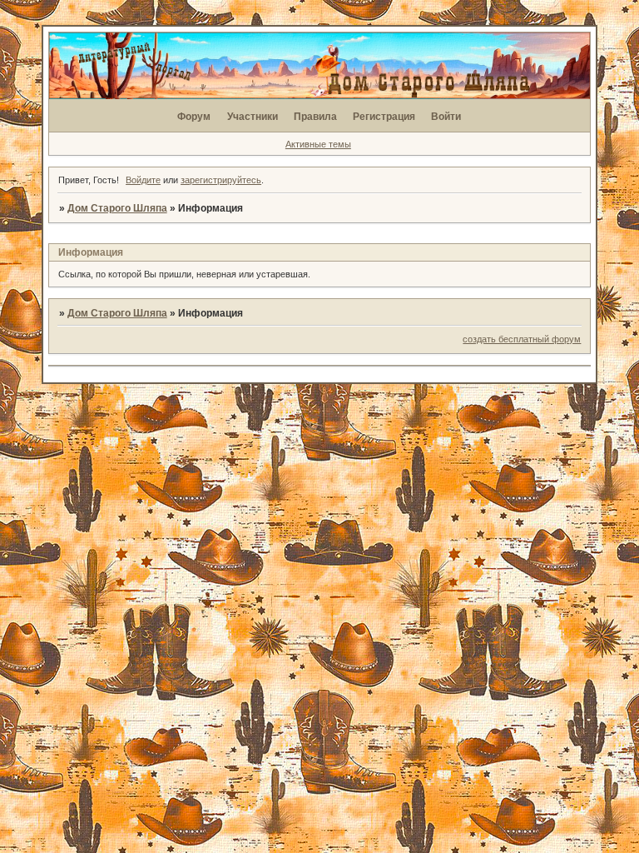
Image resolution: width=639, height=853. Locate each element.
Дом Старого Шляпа (117, 208)
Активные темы (318, 144)
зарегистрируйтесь (221, 180)
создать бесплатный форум (522, 339)
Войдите (143, 180)
